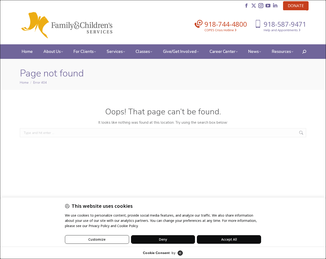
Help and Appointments (281, 30)
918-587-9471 (285, 24)
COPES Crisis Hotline (220, 30)
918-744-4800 (226, 24)
